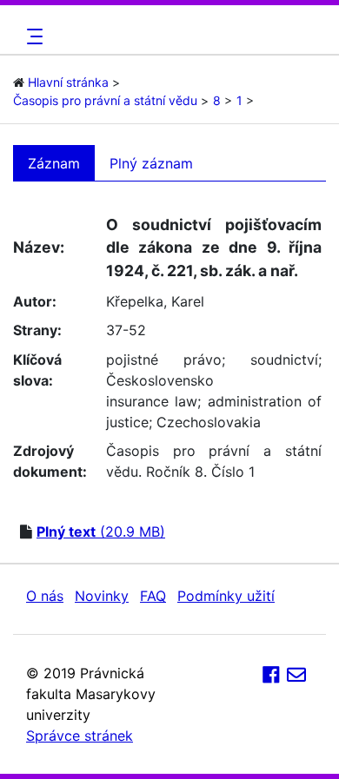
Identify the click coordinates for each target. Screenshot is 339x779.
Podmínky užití (226, 595)
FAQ (153, 595)
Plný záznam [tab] (151, 163)
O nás (44, 595)
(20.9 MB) (101, 531)
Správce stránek (79, 735)
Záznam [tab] (54, 163)
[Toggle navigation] (32, 36)
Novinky (102, 595)
